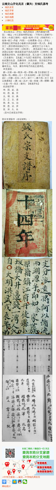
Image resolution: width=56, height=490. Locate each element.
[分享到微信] (25, 482)
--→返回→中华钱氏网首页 (27, 477)
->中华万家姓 (8, 477)
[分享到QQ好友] (20, 482)
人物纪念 (9, 20)
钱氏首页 (9, 7)
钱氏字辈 (9, 10)
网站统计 (6, 486)
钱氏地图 (9, 17)
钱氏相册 (9, 14)
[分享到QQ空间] (14, 482)
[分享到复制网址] (9, 482)
